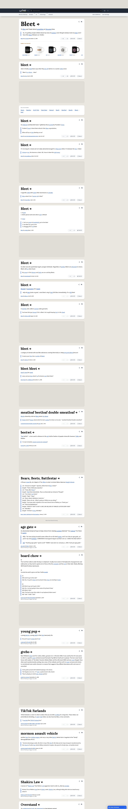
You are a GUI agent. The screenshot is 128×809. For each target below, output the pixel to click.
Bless (23, 196)
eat (33, 494)
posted (51, 125)
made (30, 69)
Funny (34, 511)
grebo (22, 677)
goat (24, 213)
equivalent (30, 289)
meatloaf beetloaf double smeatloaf (29, 423)
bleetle (70, 110)
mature (73, 531)
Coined (28, 482)
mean (67, 662)
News (47, 128)
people (46, 572)
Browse (31, 14)
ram (65, 353)
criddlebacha (30, 380)
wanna (34, 196)
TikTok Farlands (24, 723)
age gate (23, 546)
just (41, 215)
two (76, 149)
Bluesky (23, 289)
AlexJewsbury (36, 514)
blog (76, 33)
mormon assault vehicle (26, 748)
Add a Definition (96, 14)
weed (34, 193)
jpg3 (40, 423)
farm (31, 356)
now (37, 674)
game (59, 537)
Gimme (24, 152)
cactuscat (27, 677)
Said (41, 717)
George (35, 312)
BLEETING (36, 110)
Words (22, 416)
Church (26, 745)
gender (63, 267)
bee (22, 436)
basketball (36, 222)
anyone (35, 442)
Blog (24, 29)
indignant (25, 125)
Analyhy (26, 230)
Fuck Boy (24, 309)
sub (48, 436)
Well (28, 492)
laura (22, 373)
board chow (23, 598)
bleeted (51, 110)
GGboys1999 (27, 316)
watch (24, 533)
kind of (54, 737)
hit (70, 292)
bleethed (64, 110)
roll (37, 196)
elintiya (26, 360)
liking (37, 416)
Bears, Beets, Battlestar (26, 514)
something (40, 29)
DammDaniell (27, 276)
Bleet (22, 38)
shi (33, 227)
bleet (22, 76)
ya (37, 376)
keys (48, 580)
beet (22, 112)
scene (33, 658)
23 (39, 639)
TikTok (32, 720)
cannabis (50, 193)
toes (28, 292)
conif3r (27, 445)
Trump (62, 125)
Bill (24, 543)
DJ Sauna (27, 38)
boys (31, 376)
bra (56, 312)
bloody (41, 674)
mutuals (45, 442)
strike (61, 69)
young (32, 639)
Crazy (23, 219)
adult (35, 635)
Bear (50, 486)
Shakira (51, 789)
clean (34, 580)
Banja (27, 546)
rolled (28, 193)
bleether (28, 110)
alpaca (71, 353)
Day (34, 745)
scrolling (57, 715)
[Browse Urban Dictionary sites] (24, 10)
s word (26, 373)
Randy (24, 420)
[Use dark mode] (108, 10)
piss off (46, 69)
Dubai (43, 789)
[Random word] (101, 11)
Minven (26, 296)
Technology (42, 14)
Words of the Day (23, 14)
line (51, 743)
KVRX (34, 748)
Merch (80, 38)
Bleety (76, 110)
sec (28, 152)
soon (73, 660)
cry (27, 269)
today (40, 272)
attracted (74, 267)
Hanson (34, 272)
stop (32, 132)
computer (56, 564)
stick (59, 580)
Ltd (43, 786)
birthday (34, 539)
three (30, 35)
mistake (67, 786)
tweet (38, 289)
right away (57, 152)
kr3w (26, 76)
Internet (51, 14)
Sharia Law (31, 786)
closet (63, 312)
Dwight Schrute (70, 482)
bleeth (57, 110)
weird (37, 717)
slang (30, 656)
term (26, 737)
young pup (23, 642)
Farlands (36, 720)
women (36, 309)
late (43, 635)
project (53, 33)
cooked (47, 420)
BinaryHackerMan (31, 598)
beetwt (22, 445)
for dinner (45, 416)
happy (31, 420)
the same (48, 29)
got (52, 292)
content (59, 531)
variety (38, 356)
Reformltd (29, 795)
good (30, 222)
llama (30, 72)
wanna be (39, 442)
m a (27, 72)
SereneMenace (28, 156)
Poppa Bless (27, 200)
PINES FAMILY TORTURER (34, 723)
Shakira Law (23, 795)
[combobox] (66, 10)
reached (25, 720)
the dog (29, 642)
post (60, 149)
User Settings (105, 14)
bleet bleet (44, 110)
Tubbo (77, 436)
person (27, 635)
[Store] (104, 10)
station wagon (35, 737)
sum (45, 376)
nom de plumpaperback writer (31, 136)
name (25, 272)
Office (44, 482)
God (38, 672)
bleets (22, 110)
